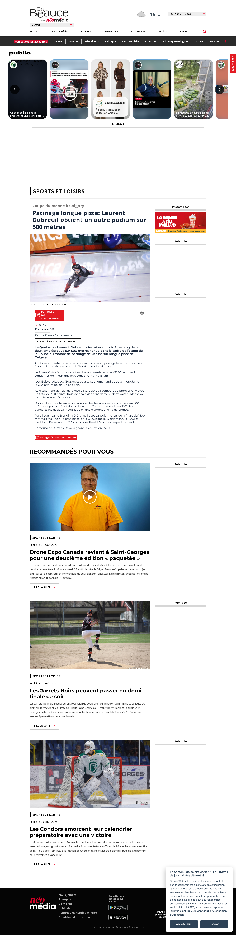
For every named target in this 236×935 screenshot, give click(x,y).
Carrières (65, 904)
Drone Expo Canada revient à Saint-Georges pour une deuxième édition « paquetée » (89, 555)
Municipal (151, 41)
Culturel (199, 41)
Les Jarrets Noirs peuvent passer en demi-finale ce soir (87, 693)
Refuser (214, 924)
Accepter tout (183, 924)
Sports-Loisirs (130, 41)
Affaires (73, 41)
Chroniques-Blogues (175, 41)
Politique (110, 41)
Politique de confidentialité (78, 912)
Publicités (65, 908)
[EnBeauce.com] (43, 907)
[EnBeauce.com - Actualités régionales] (49, 14)
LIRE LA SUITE (42, 587)
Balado (214, 41)
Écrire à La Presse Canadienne (57, 341)
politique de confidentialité (198, 910)
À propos (65, 899)
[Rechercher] (204, 32)
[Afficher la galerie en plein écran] (146, 238)
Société (58, 41)
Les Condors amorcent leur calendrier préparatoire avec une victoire (81, 832)
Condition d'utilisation (74, 917)
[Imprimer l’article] (142, 313)
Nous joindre (68, 895)
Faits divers (91, 41)
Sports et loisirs (58, 191)
